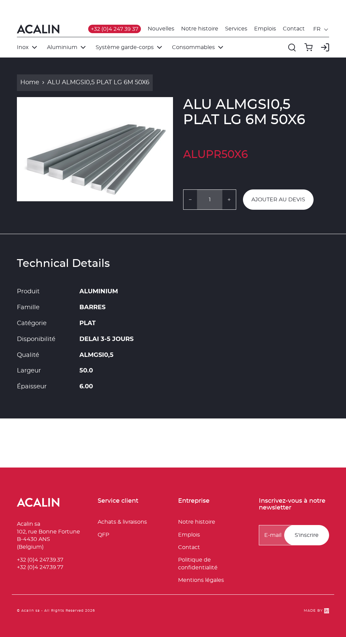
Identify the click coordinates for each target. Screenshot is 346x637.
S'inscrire (307, 535)
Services (236, 28)
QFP (103, 535)
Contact (294, 28)
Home (29, 82)
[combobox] (321, 29)
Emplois (265, 28)
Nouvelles (161, 28)
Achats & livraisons (122, 522)
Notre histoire (199, 28)
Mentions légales (201, 580)
